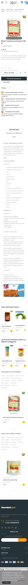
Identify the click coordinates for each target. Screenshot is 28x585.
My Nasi (20, 380)
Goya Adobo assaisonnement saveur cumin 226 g (7, 361)
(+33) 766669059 (12, 523)
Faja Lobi (4, 324)
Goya (3, 358)
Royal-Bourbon (19, 358)
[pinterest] (12, 528)
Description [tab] (14, 129)
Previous (12, 429)
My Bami (14, 380)
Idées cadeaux (4, 383)
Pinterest (10, 88)
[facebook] (2, 528)
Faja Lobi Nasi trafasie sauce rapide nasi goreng (7, 326)
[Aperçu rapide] (7, 316)
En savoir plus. (21, 580)
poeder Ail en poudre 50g (10, 480)
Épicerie (3, 375)
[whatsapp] (9, 528)
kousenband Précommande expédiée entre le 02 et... (20, 325)
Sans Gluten (4, 388)
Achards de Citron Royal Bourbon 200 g (20, 361)
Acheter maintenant (15, 78)
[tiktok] (16, 528)
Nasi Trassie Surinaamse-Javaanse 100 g (14, 417)
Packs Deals (13, 383)
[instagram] (5, 528)
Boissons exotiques (16, 378)
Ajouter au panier (9, 72)
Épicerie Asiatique (5, 385)
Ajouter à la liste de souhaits (20, 73)
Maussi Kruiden (6, 477)
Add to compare (25, 73)
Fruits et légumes (5, 380)
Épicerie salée (10, 375)
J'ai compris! (6, 582)
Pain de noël (15, 385)
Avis (14, 137)
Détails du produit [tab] (14, 133)
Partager (8, 88)
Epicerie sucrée (19, 375)
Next (15, 429)
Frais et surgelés (5, 378)
